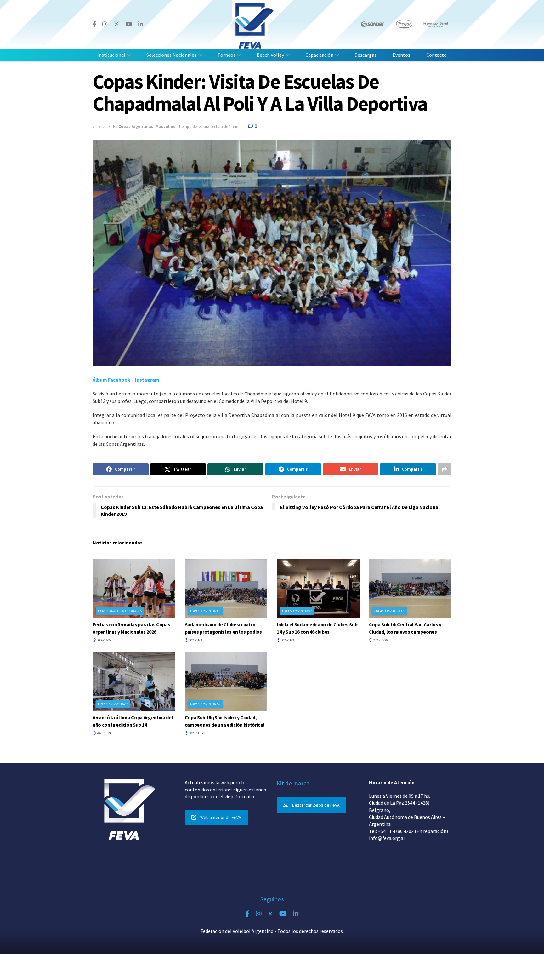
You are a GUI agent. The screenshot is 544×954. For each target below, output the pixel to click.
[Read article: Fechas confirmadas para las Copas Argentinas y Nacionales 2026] (134, 588)
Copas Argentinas (135, 126)
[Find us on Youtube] (129, 24)
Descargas (365, 55)
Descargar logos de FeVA (316, 805)
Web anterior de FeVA (220, 817)
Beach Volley (270, 55)
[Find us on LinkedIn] (140, 24)
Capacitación (319, 55)
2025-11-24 (103, 733)
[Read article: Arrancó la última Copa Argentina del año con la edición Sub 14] (134, 681)
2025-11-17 (195, 733)
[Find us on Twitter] (116, 24)
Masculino (166, 126)
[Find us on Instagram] (104, 24)
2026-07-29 (103, 640)
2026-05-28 (101, 126)
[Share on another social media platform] (444, 469)
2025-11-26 (380, 640)
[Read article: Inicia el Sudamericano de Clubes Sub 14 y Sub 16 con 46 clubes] (318, 588)
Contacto (436, 55)
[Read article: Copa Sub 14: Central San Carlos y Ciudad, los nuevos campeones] (410, 588)
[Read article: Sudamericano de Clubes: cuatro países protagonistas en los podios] (226, 588)
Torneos (226, 55)
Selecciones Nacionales (171, 55)
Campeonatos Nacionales (120, 611)
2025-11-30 (195, 640)
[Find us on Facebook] (94, 24)
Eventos (401, 55)
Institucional (111, 55)
